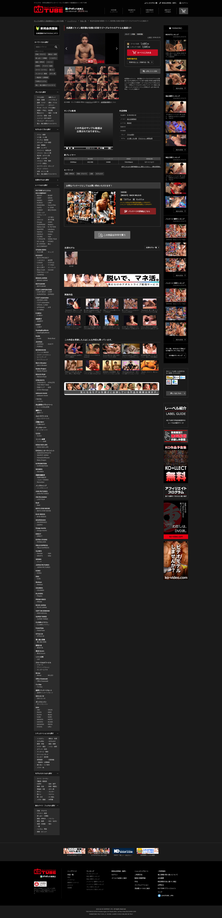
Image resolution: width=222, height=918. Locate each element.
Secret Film (52, 205)
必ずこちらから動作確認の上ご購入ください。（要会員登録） (141, 166)
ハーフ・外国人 (42, 163)
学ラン (39, 791)
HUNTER (40, 229)
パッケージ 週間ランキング (95, 881)
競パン (52, 69)
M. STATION (41, 244)
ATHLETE (51, 382)
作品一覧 (83, 21)
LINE (49, 203)
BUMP (50, 195)
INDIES (39, 200)
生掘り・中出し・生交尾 (45, 110)
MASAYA (40, 719)
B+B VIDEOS (40, 514)
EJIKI (39, 579)
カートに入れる (144, 52)
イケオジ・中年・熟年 (44, 161)
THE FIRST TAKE (43, 385)
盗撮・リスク (41, 102)
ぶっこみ (40, 265)
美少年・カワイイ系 (43, 155)
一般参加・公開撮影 (42, 77)
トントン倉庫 (40, 439)
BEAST (39, 195)
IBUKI (50, 715)
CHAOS (40, 263)
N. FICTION (52, 227)
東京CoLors (40, 651)
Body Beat (51, 338)
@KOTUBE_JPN (167, 896)
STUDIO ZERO (41, 250)
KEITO (50, 719)
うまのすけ (41, 260)
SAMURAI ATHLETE (44, 453)
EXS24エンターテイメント (45, 451)
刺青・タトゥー (42, 831)
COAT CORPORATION (44, 290)
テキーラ (40, 665)
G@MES (39, 551)
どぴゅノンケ (41, 215)
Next (116, 48)
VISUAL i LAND (42, 305)
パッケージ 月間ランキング (95, 884)
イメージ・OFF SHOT (44, 118)
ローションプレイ (42, 754)
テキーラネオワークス (43, 663)
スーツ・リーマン (41, 69)
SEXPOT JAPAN (42, 455)
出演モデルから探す (42, 180)
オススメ (70, 885)
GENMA (38, 559)
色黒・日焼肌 (41, 824)
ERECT (38, 534)
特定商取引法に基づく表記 (167, 881)
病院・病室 (52, 744)
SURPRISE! (41, 225)
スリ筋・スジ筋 (42, 137)
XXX (38, 217)
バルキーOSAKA (42, 480)
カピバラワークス (42, 416)
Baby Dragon (41, 460)
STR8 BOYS (40, 380)
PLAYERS (39, 594)
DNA (37, 576)
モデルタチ (52, 741)
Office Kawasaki (42, 679)
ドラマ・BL (40, 767)
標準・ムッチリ (42, 147)
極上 (49, 244)
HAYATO (40, 722)
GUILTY (50, 344)
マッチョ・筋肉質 (42, 140)
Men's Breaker (41, 363)
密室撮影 (40, 759)
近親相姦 (51, 759)
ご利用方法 (138, 875)
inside (39, 338)
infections (51, 229)
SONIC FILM (52, 239)
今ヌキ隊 (40, 252)
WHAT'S (40, 556)
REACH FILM (40, 374)
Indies (50, 234)
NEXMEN (39, 469)
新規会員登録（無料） (169, 3)
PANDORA (41, 205)
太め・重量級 (41, 145)
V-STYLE (51, 263)
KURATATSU (41, 294)
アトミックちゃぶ (43, 667)
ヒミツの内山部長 (43, 407)
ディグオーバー (41, 428)
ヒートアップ (41, 357)
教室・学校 (40, 744)
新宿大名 (39, 645)
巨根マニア (41, 387)
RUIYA (39, 715)
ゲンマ (39, 562)
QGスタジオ (40, 696)
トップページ (114, 11)
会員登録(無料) (105, 102)
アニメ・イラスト (42, 168)
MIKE (50, 712)
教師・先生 (40, 786)
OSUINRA (39, 588)
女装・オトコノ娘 (42, 171)
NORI (50, 717)
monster (51, 270)
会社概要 (161, 878)
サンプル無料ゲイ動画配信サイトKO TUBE (49, 21)
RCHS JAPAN (41, 605)
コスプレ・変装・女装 (44, 115)
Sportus (39, 232)
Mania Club (41, 227)
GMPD (38, 66)
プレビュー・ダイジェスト (45, 121)
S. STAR (51, 208)
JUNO (50, 222)
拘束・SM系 (41, 100)
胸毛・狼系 (40, 821)
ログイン (185, 3)
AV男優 (51, 799)
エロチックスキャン (44, 355)
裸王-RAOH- (52, 210)
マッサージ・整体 (41, 73)
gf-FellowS (40, 307)
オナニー (51, 105)
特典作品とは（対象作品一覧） (140, 62)
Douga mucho (41, 528)
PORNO (40, 346)
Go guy (39, 222)
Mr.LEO (50, 675)
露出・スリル (53, 102)
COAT (50, 292)
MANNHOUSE (41, 350)
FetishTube (40, 628)
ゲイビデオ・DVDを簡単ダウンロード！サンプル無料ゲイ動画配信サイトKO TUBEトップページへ (48, 9)
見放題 (69, 887)
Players (39, 596)
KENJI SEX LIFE (41, 445)
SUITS (39, 208)
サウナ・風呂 (41, 746)
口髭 (91, 173)
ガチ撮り (51, 217)
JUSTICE (39, 342)
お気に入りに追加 (151, 71)
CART (183, 11)
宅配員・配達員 (42, 781)
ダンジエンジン (41, 702)
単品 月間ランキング (93, 879)
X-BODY (40, 210)
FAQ (136, 881)
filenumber (40, 482)
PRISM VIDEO (41, 599)
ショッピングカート (142, 871)
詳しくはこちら (175, 393)
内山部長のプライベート (44, 405)
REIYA (50, 724)
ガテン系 (52, 73)
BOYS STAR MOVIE (43, 508)
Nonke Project (41, 369)
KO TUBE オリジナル (43, 190)
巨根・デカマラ (40, 54)
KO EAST (39, 255)
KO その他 (40, 241)
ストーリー (40, 105)
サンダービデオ (42, 670)
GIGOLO (40, 234)
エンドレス (52, 267)
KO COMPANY (41, 193)
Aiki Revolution (41, 497)
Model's (50, 225)
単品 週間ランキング (93, 876)
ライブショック (42, 359)
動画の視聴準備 (140, 878)
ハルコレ (39, 399)
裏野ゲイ (39, 410)
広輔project (40, 422)
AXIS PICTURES (42, 491)
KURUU (40, 203)
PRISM (39, 602)
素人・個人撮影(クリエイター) (45, 85)
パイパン (50, 62)
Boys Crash (41, 270)
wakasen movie (41, 393)
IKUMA (50, 722)
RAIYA (39, 712)
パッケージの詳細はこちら (139, 211)
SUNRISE (40, 275)
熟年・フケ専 (53, 113)
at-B (49, 307)
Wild (49, 556)
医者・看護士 (53, 786)
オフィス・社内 (42, 749)
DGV (37, 707)
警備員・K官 (41, 789)
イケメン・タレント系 (44, 153)
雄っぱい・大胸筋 (41, 58)
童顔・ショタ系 (42, 158)
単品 (68, 877)
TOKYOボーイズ (42, 272)
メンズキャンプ (41, 486)
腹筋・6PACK (40, 62)
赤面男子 (39, 319)
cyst (38, 659)
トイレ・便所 (53, 746)
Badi (37, 503)
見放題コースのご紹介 (142, 888)
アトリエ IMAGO (43, 352)
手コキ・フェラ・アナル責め (46, 107)
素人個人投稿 (40, 640)
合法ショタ (41, 212)
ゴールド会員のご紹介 (119, 878)
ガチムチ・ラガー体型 (44, 142)
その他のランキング (176, 355)
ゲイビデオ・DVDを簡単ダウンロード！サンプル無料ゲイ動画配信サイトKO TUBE (60, 2)
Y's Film (38, 685)
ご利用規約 (161, 871)
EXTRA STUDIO (41, 540)
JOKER (50, 200)
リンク (160, 892)
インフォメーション (142, 885)
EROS (50, 198)
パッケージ (71, 880)
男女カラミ (40, 113)
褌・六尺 (40, 797)
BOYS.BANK (40, 284)
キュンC (51, 252)
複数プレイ (52, 97)
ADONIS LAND (42, 300)
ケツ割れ (51, 797)
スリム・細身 (41, 134)
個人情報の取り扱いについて (168, 875)
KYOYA (39, 727)
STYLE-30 (39, 634)
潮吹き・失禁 (52, 54)
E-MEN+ (39, 313)
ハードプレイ (53, 100)
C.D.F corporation (42, 298)
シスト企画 (39, 657)
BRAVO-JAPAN (41, 278)
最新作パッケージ (73, 882)
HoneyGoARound (43, 458)
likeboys (39, 582)
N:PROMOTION (41, 464)
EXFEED (51, 294)
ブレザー (51, 791)
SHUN (50, 710)
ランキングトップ (92, 874)
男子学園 (51, 220)
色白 (50, 824)
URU (49, 727)
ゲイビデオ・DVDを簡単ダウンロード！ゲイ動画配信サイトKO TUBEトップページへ (45, 871)
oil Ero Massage (42, 390)
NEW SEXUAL (42, 613)
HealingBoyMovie (42, 330)
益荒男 (50, 260)
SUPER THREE (41, 617)
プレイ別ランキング (92, 887)
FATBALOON (41, 542)
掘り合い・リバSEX (43, 765)
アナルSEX (40, 97)
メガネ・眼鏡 (41, 799)
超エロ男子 (41, 267)
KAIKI (39, 717)
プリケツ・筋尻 (47, 66)
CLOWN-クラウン (42, 622)
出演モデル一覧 (151, 247)
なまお (38, 433)
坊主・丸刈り (53, 821)
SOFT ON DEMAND (43, 611)
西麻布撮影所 (40, 475)
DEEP (39, 198)
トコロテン (53, 58)
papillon (40, 525)
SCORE (40, 237)
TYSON (50, 232)
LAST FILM (41, 499)
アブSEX (51, 265)
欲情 (49, 387)
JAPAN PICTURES (42, 565)
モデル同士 (40, 741)
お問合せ (161, 885)
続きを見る (179, 88)
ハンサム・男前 (42, 829)
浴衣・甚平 (52, 784)
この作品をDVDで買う (115, 235)
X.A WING (40, 310)
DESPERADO (41, 520)
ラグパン (51, 794)
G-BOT (38, 325)
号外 (49, 237)
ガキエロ (40, 220)
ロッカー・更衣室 (42, 757)
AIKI (38, 710)
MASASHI (40, 724)
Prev (66, 48)
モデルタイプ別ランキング (94, 889)
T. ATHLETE (41, 239)
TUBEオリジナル (41, 81)
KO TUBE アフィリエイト (167, 888)
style (49, 553)
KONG (38, 571)
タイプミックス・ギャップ (45, 166)
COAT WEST (41, 292)
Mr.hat (38, 673)
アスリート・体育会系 (44, 150)
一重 (38, 826)
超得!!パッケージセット (44, 690)
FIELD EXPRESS (42, 545)
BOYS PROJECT (43, 258)
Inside (38, 336)
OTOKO (50, 241)
